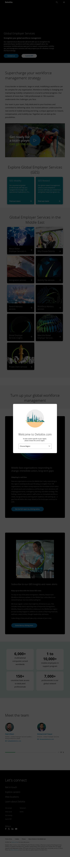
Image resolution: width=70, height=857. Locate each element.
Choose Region (25, 446)
